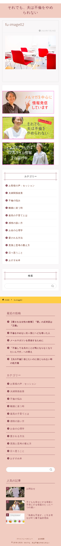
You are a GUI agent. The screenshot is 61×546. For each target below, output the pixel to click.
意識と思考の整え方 (19, 245)
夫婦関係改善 (16, 192)
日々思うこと (16, 252)
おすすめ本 (14, 260)
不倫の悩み (14, 200)
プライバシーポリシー (25, 539)
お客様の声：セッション (22, 185)
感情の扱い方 (16, 222)
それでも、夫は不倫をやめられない (30, 10)
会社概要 (41, 539)
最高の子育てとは (18, 215)
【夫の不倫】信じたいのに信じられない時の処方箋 (31, 361)
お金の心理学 (16, 230)
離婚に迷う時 (16, 207)
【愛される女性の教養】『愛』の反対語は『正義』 (31, 323)
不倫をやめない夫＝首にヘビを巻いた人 (30, 333)
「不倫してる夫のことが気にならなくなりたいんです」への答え (31, 349)
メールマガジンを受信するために (27, 340)
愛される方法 (16, 237)
